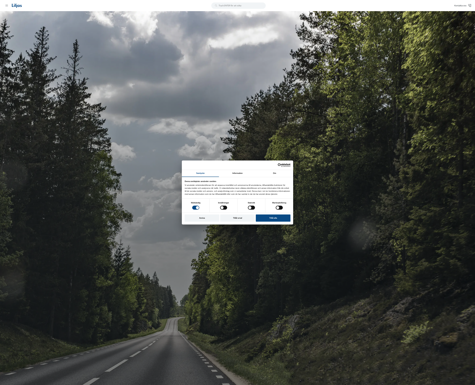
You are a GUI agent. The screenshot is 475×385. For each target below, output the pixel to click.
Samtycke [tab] (200, 173)
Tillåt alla (273, 218)
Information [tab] (237, 173)
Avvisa (202, 218)
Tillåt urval (237, 218)
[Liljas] (19, 5)
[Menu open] (7, 5)
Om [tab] (274, 173)
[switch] (223, 208)
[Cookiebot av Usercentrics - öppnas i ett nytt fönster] (279, 165)
